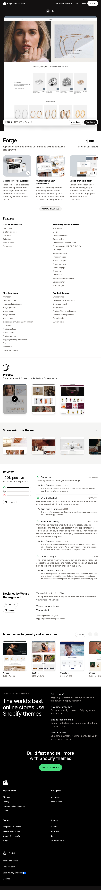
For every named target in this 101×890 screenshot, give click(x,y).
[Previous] (90, 430)
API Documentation (11, 831)
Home (5, 811)
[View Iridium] (72, 399)
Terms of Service (10, 861)
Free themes (56, 802)
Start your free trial (50, 767)
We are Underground (89, 147)
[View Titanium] (43, 399)
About (54, 827)
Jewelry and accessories (14, 806)
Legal (53, 836)
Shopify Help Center (12, 827)
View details (41, 600)
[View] (15, 446)
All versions (54, 600)
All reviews (10, 502)
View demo (75, 122)
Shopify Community (11, 836)
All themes (9, 610)
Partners (55, 831)
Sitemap (6, 879)
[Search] (77, 3)
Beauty (6, 802)
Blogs (5, 840)
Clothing (6, 797)
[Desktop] (48, 11)
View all (80, 634)
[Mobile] (53, 11)
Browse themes (63, 3)
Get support (10, 604)
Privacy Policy (9, 867)
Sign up (92, 3)
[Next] (96, 430)
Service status (57, 840)
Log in (83, 3)
